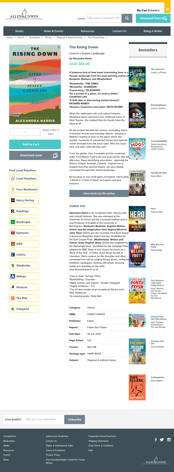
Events (6, 455)
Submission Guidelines (57, 436)
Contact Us (119, 31)
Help (90, 450)
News (6, 459)
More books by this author (99, 193)
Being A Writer (153, 31)
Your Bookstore (26, 189)
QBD (19, 244)
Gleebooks (23, 265)
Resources (87, 31)
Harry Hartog (25, 200)
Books (19, 31)
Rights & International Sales (59, 445)
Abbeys (21, 276)
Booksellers (9, 441)
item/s (148, 10)
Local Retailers (26, 178)
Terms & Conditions (55, 450)
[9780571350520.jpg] (35, 84)
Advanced (151, 18)
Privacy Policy (53, 455)
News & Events (53, 31)
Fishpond (22, 309)
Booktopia (23, 222)
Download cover (31, 155)
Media (6, 445)
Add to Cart (31, 144)
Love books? (13, 419)
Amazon (22, 287)
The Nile (21, 298)
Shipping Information (98, 441)
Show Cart (167, 7)
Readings (22, 211)
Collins (20, 254)
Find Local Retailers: (23, 170)
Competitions (9, 436)
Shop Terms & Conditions (101, 445)
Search (81, 18)
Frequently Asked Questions (102, 436)
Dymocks (22, 233)
